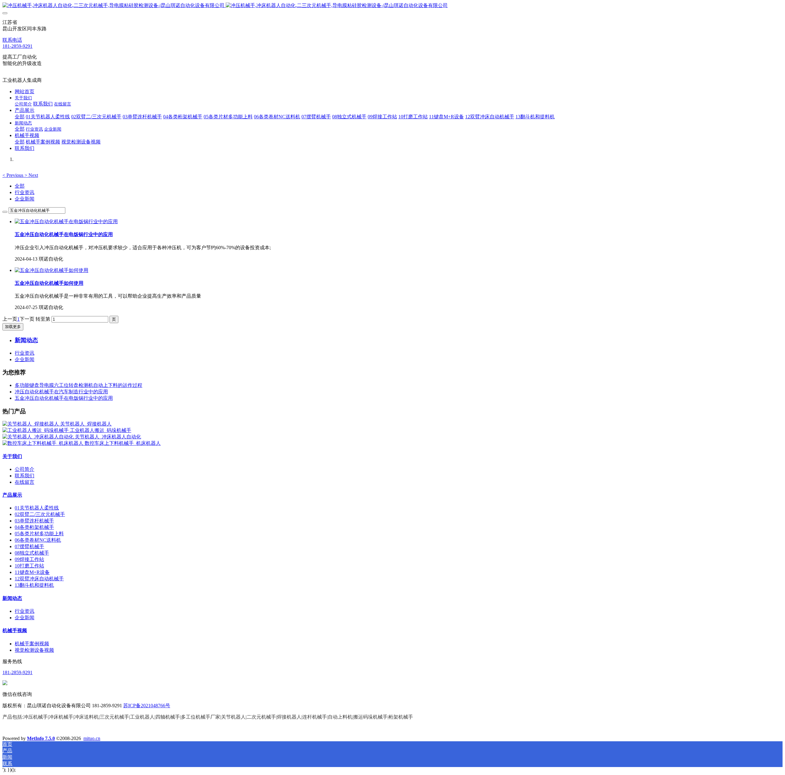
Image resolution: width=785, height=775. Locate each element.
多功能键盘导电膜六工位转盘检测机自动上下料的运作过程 (78, 385)
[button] (13, 175)
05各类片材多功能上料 (39, 533)
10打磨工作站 (29, 565)
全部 (20, 116)
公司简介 (24, 469)
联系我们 (24, 475)
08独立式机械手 (32, 552)
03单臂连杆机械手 (34, 520)
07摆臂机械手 (29, 546)
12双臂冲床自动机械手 (39, 578)
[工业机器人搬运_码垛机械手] (36, 430)
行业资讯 (24, 192)
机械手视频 (14, 630)
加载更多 (13, 326)
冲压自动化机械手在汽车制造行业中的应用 (61, 391)
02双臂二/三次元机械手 (40, 514)
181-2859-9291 (17, 46)
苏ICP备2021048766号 (146, 705)
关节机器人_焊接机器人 (86, 423)
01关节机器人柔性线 (37, 507)
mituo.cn (91, 738)
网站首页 (24, 91)
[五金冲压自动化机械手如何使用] (51, 270)
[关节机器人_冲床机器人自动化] (38, 436)
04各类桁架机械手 (34, 527)
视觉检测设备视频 (34, 650)
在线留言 (24, 482)
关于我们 (12, 456)
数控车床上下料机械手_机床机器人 (123, 443)
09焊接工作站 (29, 559)
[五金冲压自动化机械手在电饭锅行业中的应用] (66, 221)
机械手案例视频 (32, 643)
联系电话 (12, 40)
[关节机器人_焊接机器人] (31, 423)
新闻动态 (12, 598)
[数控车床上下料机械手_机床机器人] (43, 443)
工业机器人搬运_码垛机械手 (100, 430)
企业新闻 (24, 198)
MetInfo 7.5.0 (41, 738)
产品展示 (12, 495)
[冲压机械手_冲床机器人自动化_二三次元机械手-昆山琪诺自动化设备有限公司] (392, 5)
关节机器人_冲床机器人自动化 (108, 436)
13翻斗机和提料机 (34, 585)
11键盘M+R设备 (32, 572)
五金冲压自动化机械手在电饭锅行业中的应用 (64, 398)
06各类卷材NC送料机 (38, 540)
